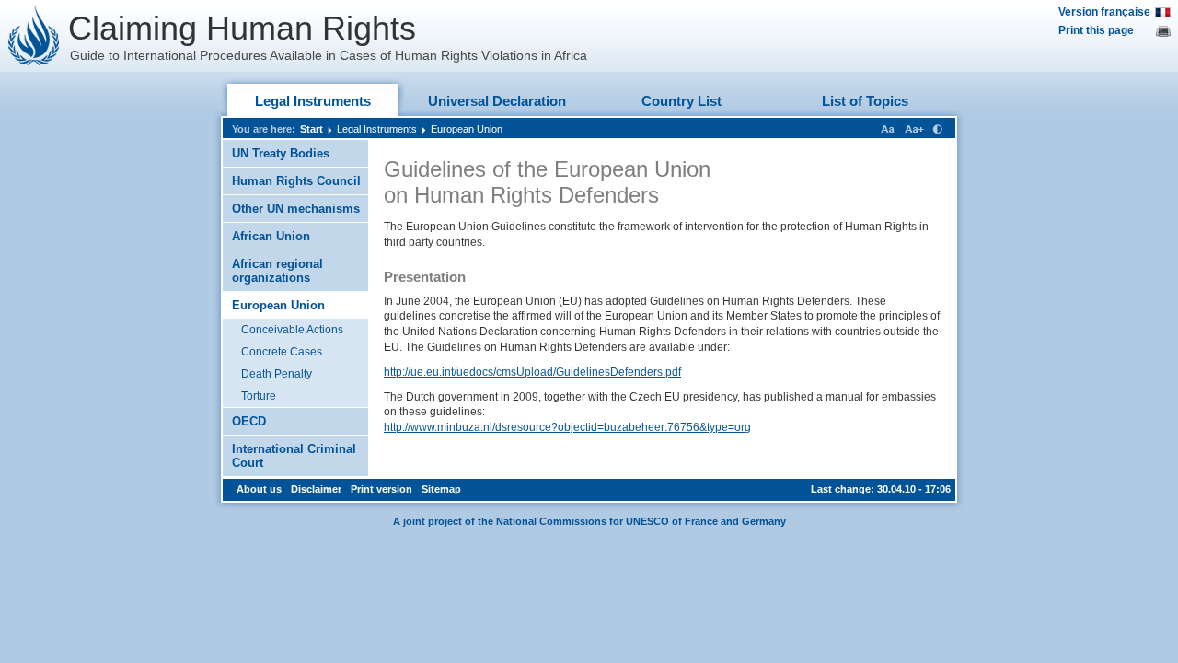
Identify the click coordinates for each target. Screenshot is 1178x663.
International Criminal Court (294, 456)
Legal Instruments (313, 101)
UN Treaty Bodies (280, 153)
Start (311, 128)
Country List (681, 101)
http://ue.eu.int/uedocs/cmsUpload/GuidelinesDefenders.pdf (532, 372)
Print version (381, 488)
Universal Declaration (497, 101)
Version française (1104, 12)
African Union (271, 236)
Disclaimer (316, 488)
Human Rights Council (296, 181)
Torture (258, 396)
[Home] (34, 36)
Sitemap (441, 488)
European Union (466, 128)
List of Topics (865, 101)
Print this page (1096, 30)
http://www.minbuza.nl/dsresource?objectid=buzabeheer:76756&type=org (567, 427)
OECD (249, 421)
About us (259, 488)
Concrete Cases (281, 351)
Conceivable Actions (292, 329)
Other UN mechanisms (296, 208)
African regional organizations (277, 271)
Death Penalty (276, 373)
